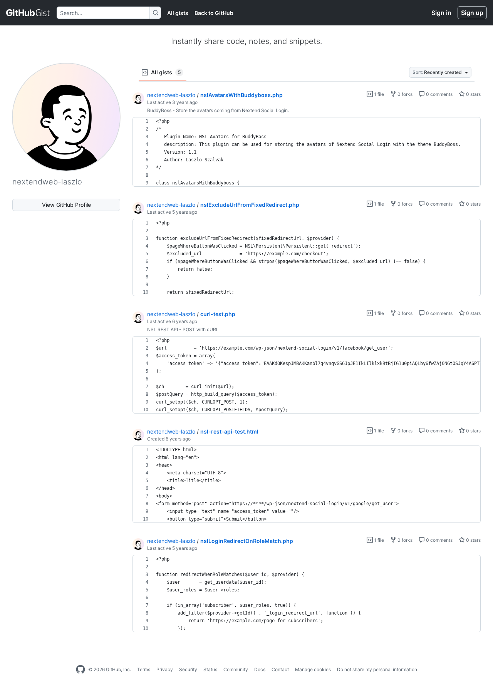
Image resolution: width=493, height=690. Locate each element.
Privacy (164, 669)
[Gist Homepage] (28, 12)
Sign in (441, 13)
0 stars (473, 94)
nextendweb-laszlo (171, 95)
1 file (378, 94)
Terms (143, 669)
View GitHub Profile (66, 204)
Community (235, 669)
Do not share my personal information (377, 669)
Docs (259, 669)
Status (210, 669)
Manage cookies (313, 669)
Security (188, 669)
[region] (306, 152)
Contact (280, 669)
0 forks (404, 94)
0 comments (439, 94)
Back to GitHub (214, 13)
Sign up (472, 13)
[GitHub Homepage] (80, 670)
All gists (177, 13)
